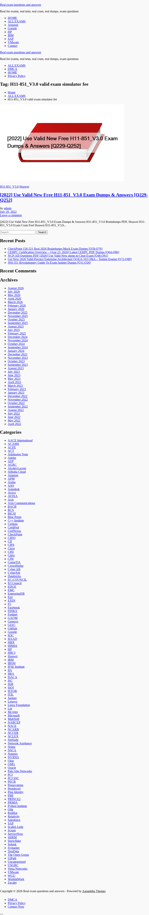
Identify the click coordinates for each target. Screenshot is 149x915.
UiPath (12, 858)
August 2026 (16, 288)
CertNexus (14, 531)
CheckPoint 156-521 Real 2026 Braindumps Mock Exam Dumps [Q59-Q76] (55, 248)
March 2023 (15, 385)
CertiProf (13, 527)
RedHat (12, 813)
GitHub (12, 628)
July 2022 (14, 413)
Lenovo (12, 701)
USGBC (13, 865)
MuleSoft (13, 719)
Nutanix (13, 753)
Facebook (14, 607)
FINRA (12, 611)
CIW (11, 558)
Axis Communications (21, 503)
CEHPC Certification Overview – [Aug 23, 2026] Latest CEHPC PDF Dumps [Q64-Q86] (63, 252)
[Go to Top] (1, 914)
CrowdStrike (15, 565)
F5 (9, 604)
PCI (10, 774)
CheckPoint (15, 534)
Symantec (14, 847)
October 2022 (16, 403)
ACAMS (13, 444)
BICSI (12, 513)
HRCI (11, 652)
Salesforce (14, 820)
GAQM (12, 618)
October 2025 (16, 319)
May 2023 (14, 378)
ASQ (11, 485)
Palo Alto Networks (20, 771)
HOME (12, 18)
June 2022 (14, 417)
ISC (10, 680)
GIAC (12, 625)
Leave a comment (11, 215)
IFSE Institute (16, 666)
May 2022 (14, 420)
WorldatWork (16, 879)
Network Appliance (20, 743)
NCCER (13, 733)
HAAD (12, 638)
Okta (11, 760)
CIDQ (12, 538)
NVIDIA (13, 757)
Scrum (12, 830)
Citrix (11, 555)
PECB (12, 781)
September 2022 (18, 406)
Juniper (12, 698)
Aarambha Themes (94, 891)
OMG (11, 764)
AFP (11, 461)
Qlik (10, 809)
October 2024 (16, 343)
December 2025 (17, 312)
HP (10, 31)
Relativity (14, 816)
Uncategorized (17, 861)
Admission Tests (18, 454)
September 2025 (18, 323)
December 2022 (17, 396)
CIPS (11, 544)
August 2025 (16, 326)
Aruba (12, 482)
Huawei (24, 186)
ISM (10, 684)
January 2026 (16, 309)
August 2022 (16, 410)
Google (12, 28)
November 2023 (18, 357)
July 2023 (14, 371)
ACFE (12, 447)
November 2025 (18, 316)
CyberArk (14, 572)
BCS (11, 510)
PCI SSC (13, 778)
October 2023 (16, 361)
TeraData (13, 851)
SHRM (12, 837)
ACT (11, 450)
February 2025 (17, 333)
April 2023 (14, 382)
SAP (11, 38)
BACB (12, 506)
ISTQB (12, 691)
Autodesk (14, 489)
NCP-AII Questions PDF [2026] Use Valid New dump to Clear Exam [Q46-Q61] (58, 255)
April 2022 (14, 424)
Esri (10, 597)
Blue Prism (14, 517)
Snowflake (14, 840)
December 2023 (17, 354)
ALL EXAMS (17, 21)
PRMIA (13, 802)
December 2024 (17, 337)
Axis (11, 499)
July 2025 (14, 330)
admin (7, 208)
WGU (11, 875)
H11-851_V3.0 (9, 186)
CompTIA (14, 562)
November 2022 (18, 399)
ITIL (11, 694)
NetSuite (13, 739)
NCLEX (13, 736)
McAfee (13, 712)
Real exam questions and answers (20, 4)
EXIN (11, 600)
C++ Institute (16, 520)
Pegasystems (15, 785)
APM (11, 478)
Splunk (12, 844)
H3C (11, 635)
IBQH (12, 663)
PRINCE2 (14, 799)
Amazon (13, 25)
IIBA (11, 673)
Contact (12, 45)
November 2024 (18, 340)
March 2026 (15, 302)
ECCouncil (15, 583)
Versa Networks (17, 868)
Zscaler (12, 882)
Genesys (13, 621)
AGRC (12, 464)
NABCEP (14, 722)
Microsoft (14, 715)
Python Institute (17, 806)
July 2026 (14, 291)
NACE (12, 726)
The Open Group (18, 854)
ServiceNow (15, 833)
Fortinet (12, 614)
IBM (11, 35)
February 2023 (17, 389)
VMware (13, 42)
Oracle (12, 767)
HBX (11, 642)
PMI (10, 795)
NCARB (13, 729)
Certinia (12, 524)
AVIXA (13, 496)
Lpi (10, 708)
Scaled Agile (15, 827)
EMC (11, 590)
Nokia (11, 746)
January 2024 (16, 350)
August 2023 (16, 368)
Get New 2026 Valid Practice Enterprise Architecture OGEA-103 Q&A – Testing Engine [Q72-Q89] (70, 259)
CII (10, 541)
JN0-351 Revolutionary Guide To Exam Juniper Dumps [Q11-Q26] (49, 262)
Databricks (14, 576)
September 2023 (18, 364)
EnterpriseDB (16, 593)
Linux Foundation (19, 705)
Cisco (11, 548)
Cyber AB (14, 569)
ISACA (12, 677)
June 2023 (14, 375)
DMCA (12, 69)
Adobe (12, 457)
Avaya (12, 492)
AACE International (20, 440)
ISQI (11, 687)
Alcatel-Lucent (17, 468)
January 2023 (16, 392)
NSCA (12, 750)
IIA (10, 670)
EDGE (12, 586)
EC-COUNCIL (17, 579)
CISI (11, 551)
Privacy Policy (17, 76)
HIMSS (12, 645)
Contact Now (16, 906)
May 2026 (14, 295)
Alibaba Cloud (17, 471)
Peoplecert (14, 788)
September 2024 (18, 347)
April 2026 (14, 298)
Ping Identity (15, 792)
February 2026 (17, 305)
